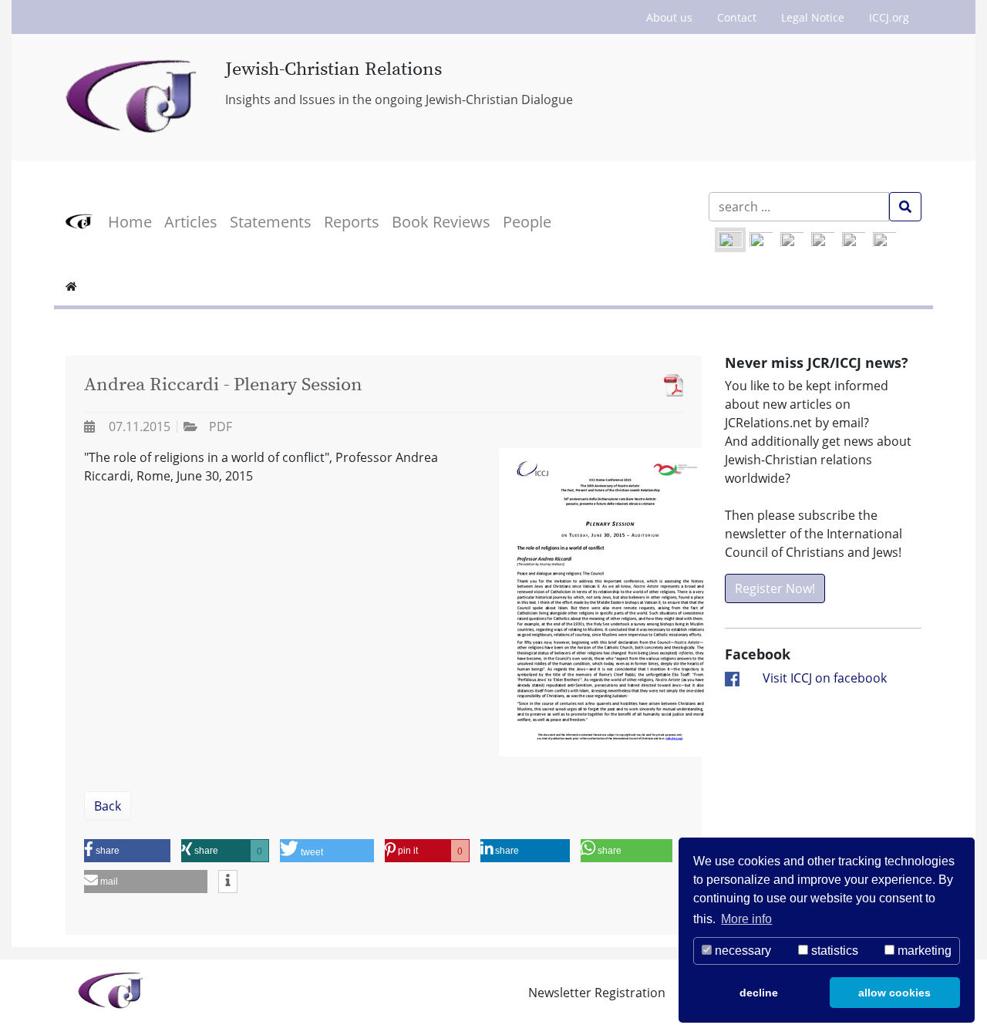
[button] (127, 850)
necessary (741, 950)
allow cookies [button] (894, 992)
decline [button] (758, 992)
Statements (271, 221)
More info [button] (746, 918)
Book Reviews (441, 221)
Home (130, 221)
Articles (190, 221)
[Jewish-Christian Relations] (134, 98)
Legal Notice (812, 17)
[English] (730, 240)
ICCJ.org (889, 17)
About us (669, 17)
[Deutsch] (761, 240)
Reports (351, 221)
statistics (833, 950)
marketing (923, 950)
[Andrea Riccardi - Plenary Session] (669, 385)
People (527, 221)
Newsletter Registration (596, 992)
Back (107, 805)
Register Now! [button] (775, 588)
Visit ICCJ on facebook (825, 677)
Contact (736, 17)
